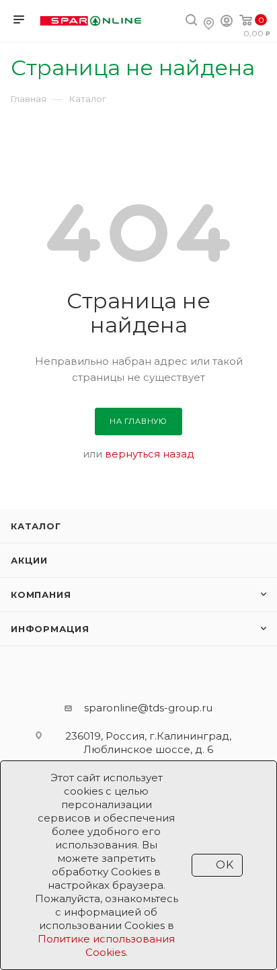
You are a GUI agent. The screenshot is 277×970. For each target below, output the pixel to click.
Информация (50, 628)
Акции (29, 560)
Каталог (36, 526)
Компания (41, 594)
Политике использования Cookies (106, 945)
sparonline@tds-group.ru (148, 707)
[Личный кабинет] (227, 22)
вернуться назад (149, 453)
